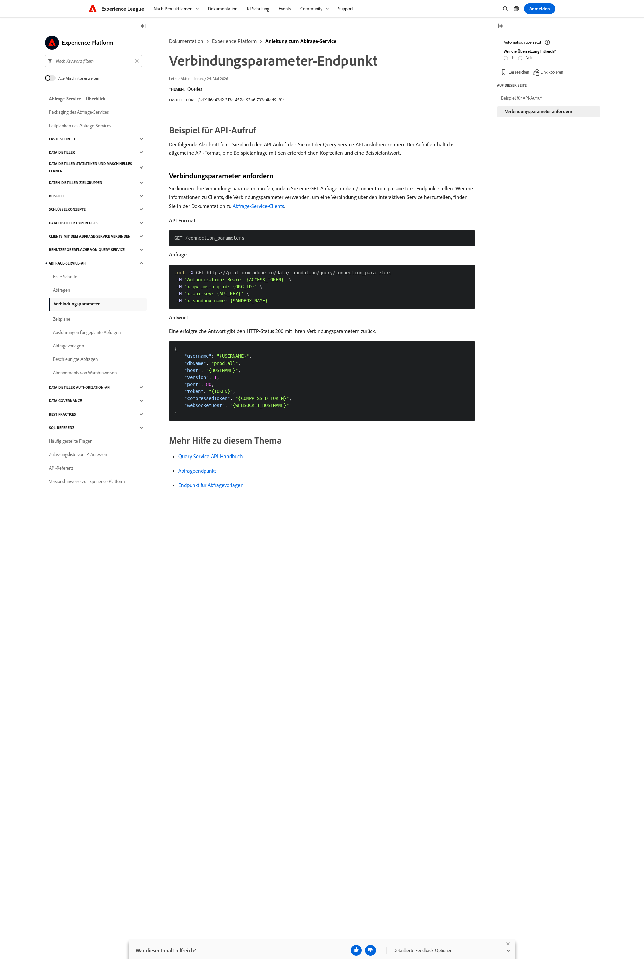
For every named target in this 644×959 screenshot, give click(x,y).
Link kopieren (552, 72)
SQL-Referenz (61, 427)
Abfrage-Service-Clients (258, 206)
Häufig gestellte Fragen (70, 441)
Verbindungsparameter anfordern (538, 111)
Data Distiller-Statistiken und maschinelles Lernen (90, 167)
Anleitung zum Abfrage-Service (300, 41)
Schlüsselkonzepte (67, 209)
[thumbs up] (356, 950)
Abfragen (61, 290)
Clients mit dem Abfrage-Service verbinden (90, 236)
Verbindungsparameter (77, 304)
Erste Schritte (62, 139)
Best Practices (62, 414)
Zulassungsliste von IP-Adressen (78, 454)
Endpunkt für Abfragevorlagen (211, 485)
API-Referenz (61, 468)
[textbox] (93, 61)
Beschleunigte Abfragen (75, 359)
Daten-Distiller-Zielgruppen (75, 182)
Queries (194, 89)
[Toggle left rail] (143, 26)
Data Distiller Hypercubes (73, 223)
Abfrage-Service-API (67, 263)
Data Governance (65, 400)
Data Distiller (62, 152)
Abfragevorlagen (68, 346)
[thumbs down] (370, 950)
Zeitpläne (61, 319)
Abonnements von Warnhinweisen (85, 373)
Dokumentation (186, 41)
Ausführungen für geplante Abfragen (87, 332)
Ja (513, 57)
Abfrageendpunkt (197, 470)
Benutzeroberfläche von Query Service (87, 249)
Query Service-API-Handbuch (210, 456)
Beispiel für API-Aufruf (521, 98)
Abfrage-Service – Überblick (77, 99)
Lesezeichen (519, 72)
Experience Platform (234, 41)
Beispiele (57, 196)
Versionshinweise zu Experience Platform (87, 481)
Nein (529, 57)
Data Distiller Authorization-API (79, 387)
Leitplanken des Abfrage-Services (80, 126)
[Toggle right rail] (500, 26)
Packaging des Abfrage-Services (79, 112)
